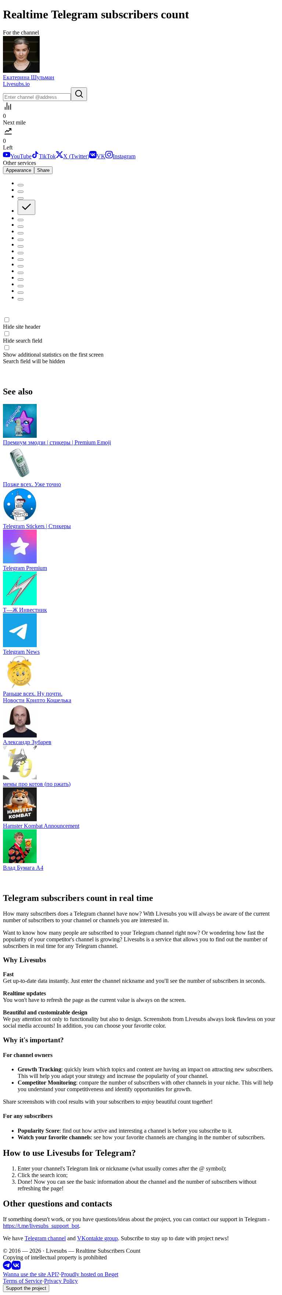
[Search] (79, 94)
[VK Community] (16, 1268)
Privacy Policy (61, 1281)
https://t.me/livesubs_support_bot (41, 1226)
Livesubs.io (16, 84)
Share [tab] (43, 170)
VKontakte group (97, 1238)
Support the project (26, 1288)
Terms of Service (22, 1281)
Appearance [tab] (18, 170)
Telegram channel (45, 1238)
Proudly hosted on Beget (89, 1274)
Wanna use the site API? (31, 1274)
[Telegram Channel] (7, 1268)
